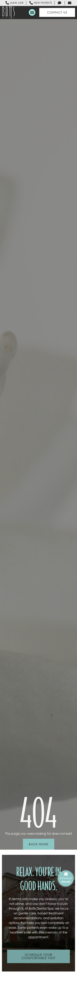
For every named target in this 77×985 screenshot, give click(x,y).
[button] (32, 12)
